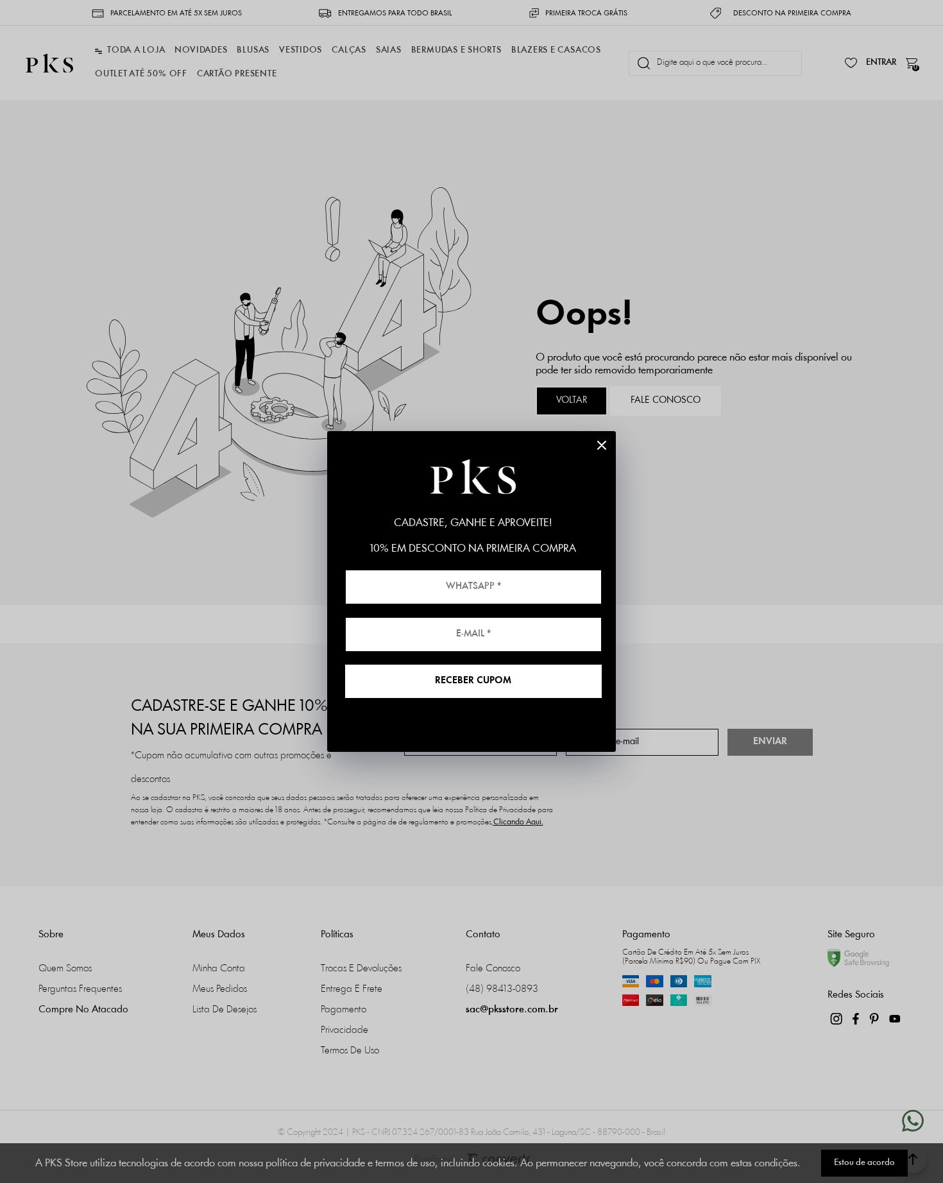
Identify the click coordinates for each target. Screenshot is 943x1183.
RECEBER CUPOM (473, 681)
